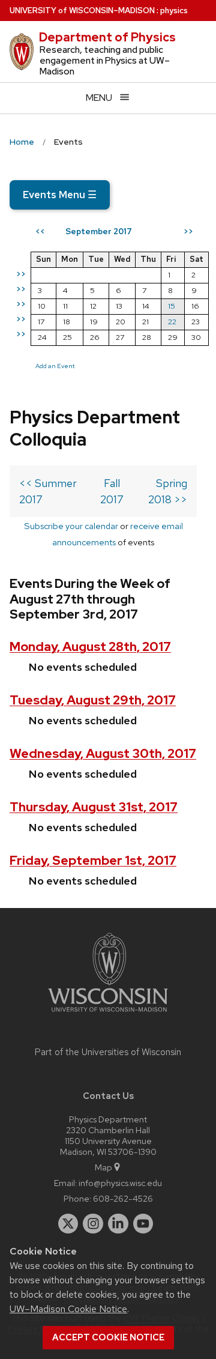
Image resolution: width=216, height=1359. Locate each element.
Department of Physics (107, 37)
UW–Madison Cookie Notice (68, 1309)
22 (172, 321)
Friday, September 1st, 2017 (93, 860)
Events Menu (60, 194)
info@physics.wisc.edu (120, 1182)
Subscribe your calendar (71, 525)
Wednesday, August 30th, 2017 (103, 753)
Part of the (108, 1052)
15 (171, 306)
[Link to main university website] (108, 1014)
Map (103, 1167)
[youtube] (143, 1224)
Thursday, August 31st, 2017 (94, 807)
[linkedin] (118, 1224)
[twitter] (68, 1224)
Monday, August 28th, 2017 (90, 646)
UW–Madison (82, 10)
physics (174, 10)
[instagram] (93, 1224)
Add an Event (55, 366)
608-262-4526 (123, 1198)
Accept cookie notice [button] (108, 1337)
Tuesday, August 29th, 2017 (93, 700)
